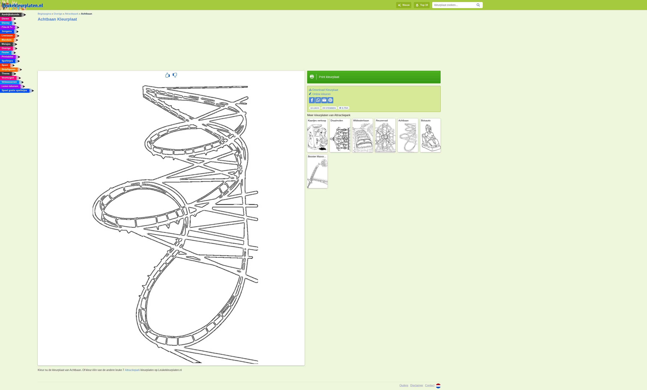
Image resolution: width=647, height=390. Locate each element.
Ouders (403, 385)
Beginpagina (44, 13)
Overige (58, 13)
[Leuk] (167, 75)
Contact (429, 385)
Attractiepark (71, 13)
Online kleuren (321, 94)
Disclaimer (416, 385)
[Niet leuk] (174, 75)
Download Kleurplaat (325, 89)
